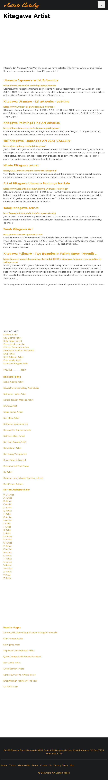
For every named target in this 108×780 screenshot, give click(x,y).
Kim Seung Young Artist (15, 454)
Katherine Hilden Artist (14, 393)
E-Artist (7, 510)
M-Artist (7, 536)
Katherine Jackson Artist (15, 424)
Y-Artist (7, 574)
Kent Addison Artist (13, 357)
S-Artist (7, 555)
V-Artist (7, 565)
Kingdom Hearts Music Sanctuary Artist (23, 478)
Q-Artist (7, 549)
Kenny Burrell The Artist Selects (19, 674)
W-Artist (8, 568)
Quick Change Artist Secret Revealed (22, 656)
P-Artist (7, 546)
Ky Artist (7, 472)
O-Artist (7, 542)
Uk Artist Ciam (10, 686)
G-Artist (7, 517)
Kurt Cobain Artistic (13, 484)
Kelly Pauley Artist (12, 341)
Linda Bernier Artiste (13, 668)
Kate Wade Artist (12, 360)
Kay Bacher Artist (12, 337)
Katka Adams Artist (13, 381)
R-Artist (7, 552)
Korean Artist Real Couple (16, 466)
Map (72, 765)
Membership (24, 765)
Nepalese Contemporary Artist (18, 650)
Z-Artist (7, 578)
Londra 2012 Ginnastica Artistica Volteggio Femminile (30, 632)
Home (4, 765)
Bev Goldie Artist (12, 662)
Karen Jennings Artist (14, 344)
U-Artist (7, 562)
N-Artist (7, 539)
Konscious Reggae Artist (15, 363)
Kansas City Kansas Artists (17, 430)
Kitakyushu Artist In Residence (18, 350)
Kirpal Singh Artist (12, 448)
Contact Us (46, 765)
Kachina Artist (10, 334)
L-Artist (7, 533)
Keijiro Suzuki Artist (13, 411)
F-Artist (7, 514)
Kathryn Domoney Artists (16, 347)
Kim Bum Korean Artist (14, 441)
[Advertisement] (54, 42)
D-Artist (7, 507)
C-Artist (7, 504)
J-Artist (7, 526)
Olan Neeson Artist (13, 638)
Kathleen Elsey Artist (14, 435)
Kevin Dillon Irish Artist (14, 460)
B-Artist (7, 501)
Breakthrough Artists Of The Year (20, 680)
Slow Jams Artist (11, 644)
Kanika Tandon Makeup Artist (18, 399)
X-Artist (7, 571)
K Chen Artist (10, 405)
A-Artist (7, 497)
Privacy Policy (61, 765)
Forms (35, 765)
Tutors (12, 765)
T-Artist (7, 558)
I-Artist (7, 523)
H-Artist (7, 520)
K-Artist (7, 530)
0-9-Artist (8, 494)
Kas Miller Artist (11, 417)
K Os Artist (8, 353)
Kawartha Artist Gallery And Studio (21, 387)
